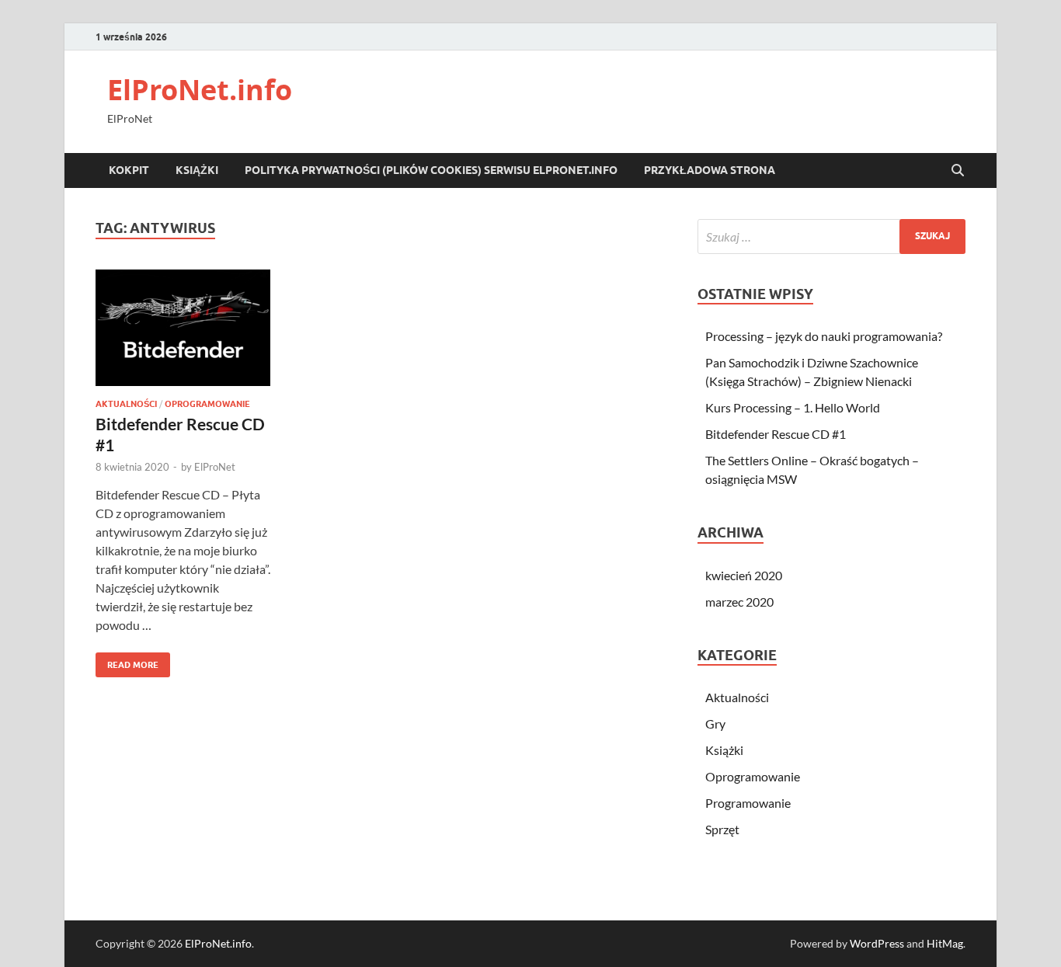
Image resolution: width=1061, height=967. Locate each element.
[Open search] (957, 171)
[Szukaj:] (831, 236)
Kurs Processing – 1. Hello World (792, 407)
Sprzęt (722, 829)
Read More (127, 661)
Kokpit (129, 170)
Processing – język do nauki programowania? (823, 336)
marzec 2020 (739, 601)
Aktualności (126, 403)
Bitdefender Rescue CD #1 (775, 433)
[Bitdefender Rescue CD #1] (183, 328)
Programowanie (748, 802)
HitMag (945, 943)
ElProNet (214, 467)
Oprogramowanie (207, 403)
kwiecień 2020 (743, 575)
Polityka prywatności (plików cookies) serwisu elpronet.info (431, 170)
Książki (197, 170)
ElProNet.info (199, 90)
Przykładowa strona (709, 170)
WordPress (877, 943)
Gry (715, 723)
